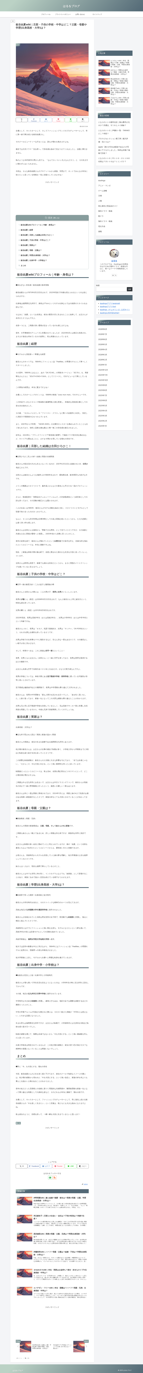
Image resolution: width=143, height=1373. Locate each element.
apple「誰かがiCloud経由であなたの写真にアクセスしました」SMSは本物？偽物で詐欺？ (114, 150)
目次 (50, 217)
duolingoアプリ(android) (110, 303)
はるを (114, 261)
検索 (98, 285)
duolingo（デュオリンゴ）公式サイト (115, 310)
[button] (83, 120)
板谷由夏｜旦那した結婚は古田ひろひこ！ (37, 235)
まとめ (23, 265)
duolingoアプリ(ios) (108, 306)
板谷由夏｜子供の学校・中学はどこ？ (35, 240)
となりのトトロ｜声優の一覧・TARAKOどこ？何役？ (114, 132)
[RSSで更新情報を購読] (54, 1177)
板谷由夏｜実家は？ (28, 245)
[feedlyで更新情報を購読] (50, 1177)
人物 (19, 1123)
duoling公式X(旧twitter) (109, 313)
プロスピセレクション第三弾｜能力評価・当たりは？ (113, 140)
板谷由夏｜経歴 (27, 230)
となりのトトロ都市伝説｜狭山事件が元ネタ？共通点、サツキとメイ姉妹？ (114, 123)
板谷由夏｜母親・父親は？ (31, 250)
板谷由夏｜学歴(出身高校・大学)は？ (35, 255)
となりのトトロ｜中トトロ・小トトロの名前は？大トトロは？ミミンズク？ (114, 159)
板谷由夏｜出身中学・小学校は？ (34, 260)
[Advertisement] (52, 35)
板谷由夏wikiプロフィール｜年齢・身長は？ (38, 225)
